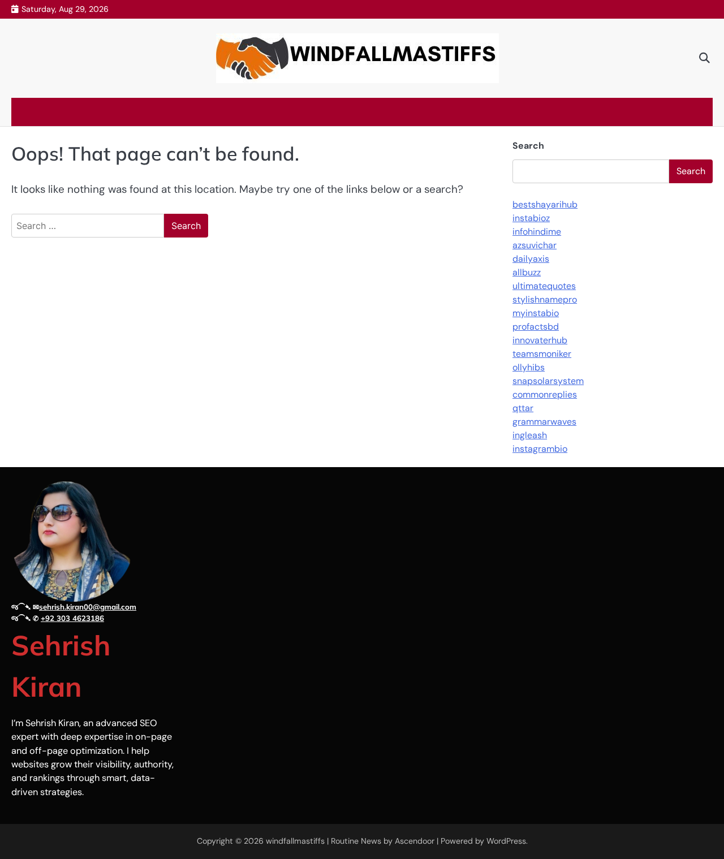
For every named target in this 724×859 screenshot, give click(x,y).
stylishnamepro (544, 299)
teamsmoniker (541, 354)
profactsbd (535, 327)
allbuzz (526, 272)
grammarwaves (544, 422)
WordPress (506, 841)
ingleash (529, 435)
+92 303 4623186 (72, 618)
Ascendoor (414, 841)
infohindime (536, 232)
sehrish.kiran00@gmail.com (87, 606)
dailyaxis (530, 259)
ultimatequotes (544, 286)
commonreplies (544, 394)
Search (528, 146)
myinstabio (535, 313)
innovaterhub (539, 340)
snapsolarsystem (548, 381)
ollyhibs (528, 367)
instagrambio (539, 449)
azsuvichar (534, 245)
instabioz (531, 218)
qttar (522, 408)
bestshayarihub (545, 204)
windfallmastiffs (295, 841)
